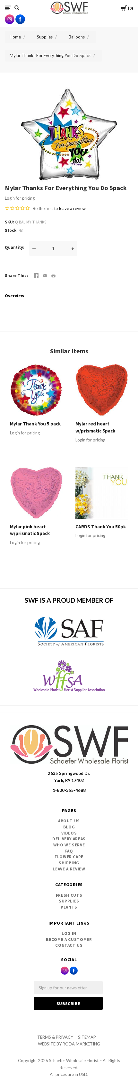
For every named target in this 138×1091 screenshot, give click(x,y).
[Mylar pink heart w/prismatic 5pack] (36, 493)
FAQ (69, 851)
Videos (69, 833)
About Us (69, 821)
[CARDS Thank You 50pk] (101, 493)
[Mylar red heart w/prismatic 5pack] (101, 390)
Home (15, 36)
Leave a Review (69, 869)
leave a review (72, 208)
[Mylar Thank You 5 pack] (36, 390)
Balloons (77, 36)
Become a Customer (69, 939)
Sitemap (87, 1037)
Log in (69, 933)
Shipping (69, 863)
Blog (69, 827)
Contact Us (69, 945)
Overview (14, 295)
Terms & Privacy (55, 1037)
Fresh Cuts (69, 895)
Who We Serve (69, 845)
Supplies (45, 36)
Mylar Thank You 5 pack (35, 424)
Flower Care (69, 857)
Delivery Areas (69, 839)
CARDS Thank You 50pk (100, 527)
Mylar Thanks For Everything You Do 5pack (50, 55)
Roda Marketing (81, 1043)
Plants (69, 907)
